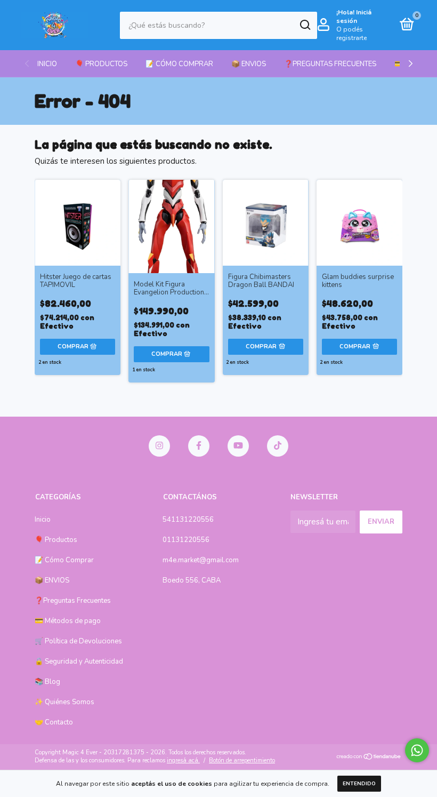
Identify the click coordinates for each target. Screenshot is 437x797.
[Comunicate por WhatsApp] (417, 750)
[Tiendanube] (369, 757)
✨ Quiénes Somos (64, 702)
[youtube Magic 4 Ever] (238, 446)
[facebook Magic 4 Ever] (198, 446)
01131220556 (186, 540)
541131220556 (188, 519)
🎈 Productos (101, 64)
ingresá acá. (183, 760)
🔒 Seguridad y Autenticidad (79, 661)
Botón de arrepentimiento (242, 760)
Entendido (359, 783)
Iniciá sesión (353, 16)
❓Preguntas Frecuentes (330, 64)
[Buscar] (304, 25)
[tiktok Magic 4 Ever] (277, 446)
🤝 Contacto (54, 722)
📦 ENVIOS (248, 64)
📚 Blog (47, 682)
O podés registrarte (351, 33)
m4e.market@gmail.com (201, 560)
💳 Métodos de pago (68, 621)
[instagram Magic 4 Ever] (159, 446)
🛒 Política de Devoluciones (78, 641)
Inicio (47, 64)
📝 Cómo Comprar (179, 64)
